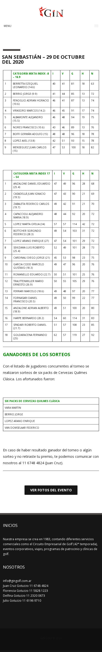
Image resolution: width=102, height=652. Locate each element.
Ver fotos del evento (51, 490)
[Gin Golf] (51, 15)
